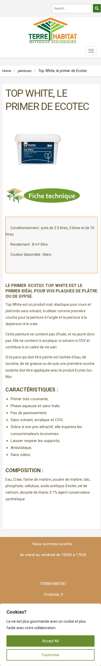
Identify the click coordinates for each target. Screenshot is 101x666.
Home (6, 71)
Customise (50, 655)
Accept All (50, 641)
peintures (25, 71)
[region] (50, 635)
